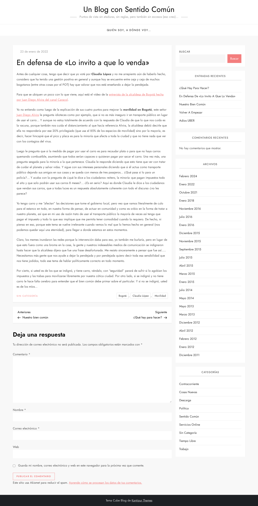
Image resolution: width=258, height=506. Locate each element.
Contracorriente (189, 384)
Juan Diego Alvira (28, 115)
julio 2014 (185, 290)
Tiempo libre (187, 441)
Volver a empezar (190, 112)
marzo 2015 (187, 274)
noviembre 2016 (190, 208)
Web (16, 447)
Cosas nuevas (188, 392)
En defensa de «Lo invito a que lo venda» (207, 96)
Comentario (21, 354)
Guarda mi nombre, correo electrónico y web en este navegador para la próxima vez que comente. (81, 465)
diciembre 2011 (189, 355)
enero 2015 (186, 282)
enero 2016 (186, 225)
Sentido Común (189, 416)
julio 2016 (185, 217)
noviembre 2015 (190, 241)
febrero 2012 (188, 339)
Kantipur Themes (142, 500)
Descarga (185, 400)
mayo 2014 (186, 298)
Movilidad (160, 296)
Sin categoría (27, 296)
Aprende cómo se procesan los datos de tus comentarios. (105, 482)
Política (184, 408)
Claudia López (141, 296)
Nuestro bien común (192, 104)
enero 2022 (187, 184)
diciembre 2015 (189, 233)
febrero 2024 (188, 176)
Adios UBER (187, 120)
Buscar (184, 52)
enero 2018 (186, 200)
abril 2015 (186, 265)
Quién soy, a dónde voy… (129, 30)
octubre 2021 (188, 192)
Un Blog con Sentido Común (129, 9)
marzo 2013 (187, 314)
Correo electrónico (26, 428)
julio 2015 (185, 257)
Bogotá (123, 296)
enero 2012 (186, 347)
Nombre (19, 410)
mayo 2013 (186, 306)
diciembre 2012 (189, 322)
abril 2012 (186, 330)
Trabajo (183, 449)
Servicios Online (189, 424)
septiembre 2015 (190, 249)
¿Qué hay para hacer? (194, 88)
